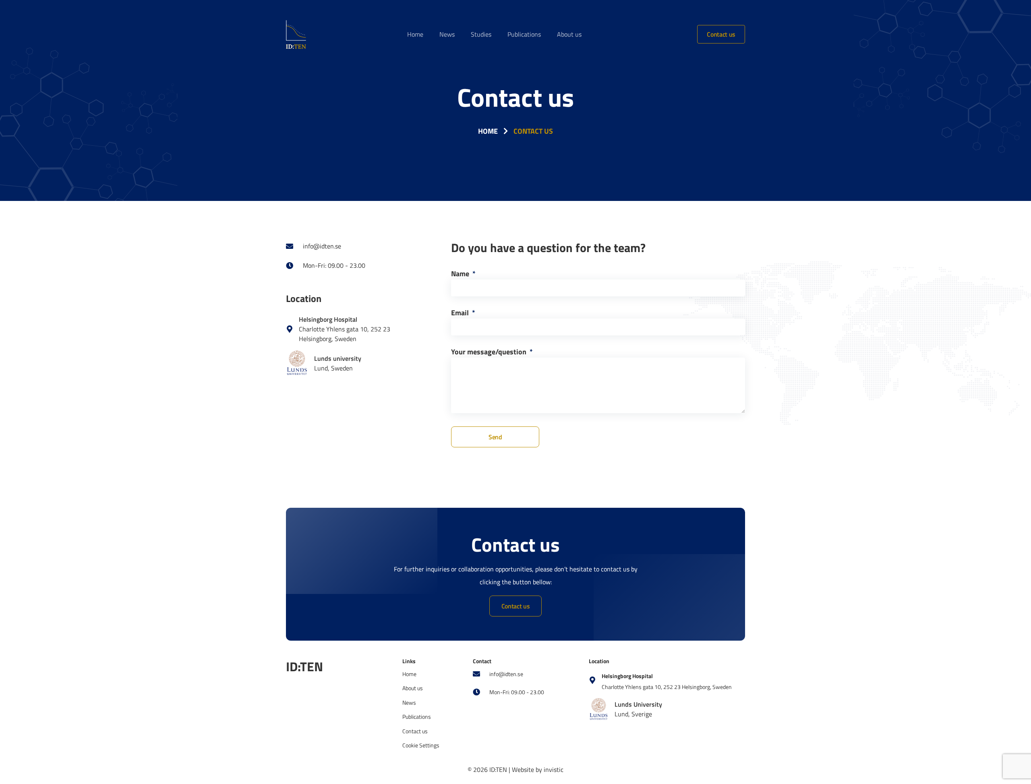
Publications (524, 34)
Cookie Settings (420, 745)
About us (569, 34)
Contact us (721, 34)
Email (460, 313)
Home (415, 34)
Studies (481, 34)
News (447, 34)
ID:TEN (304, 666)
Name (461, 274)
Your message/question (489, 352)
